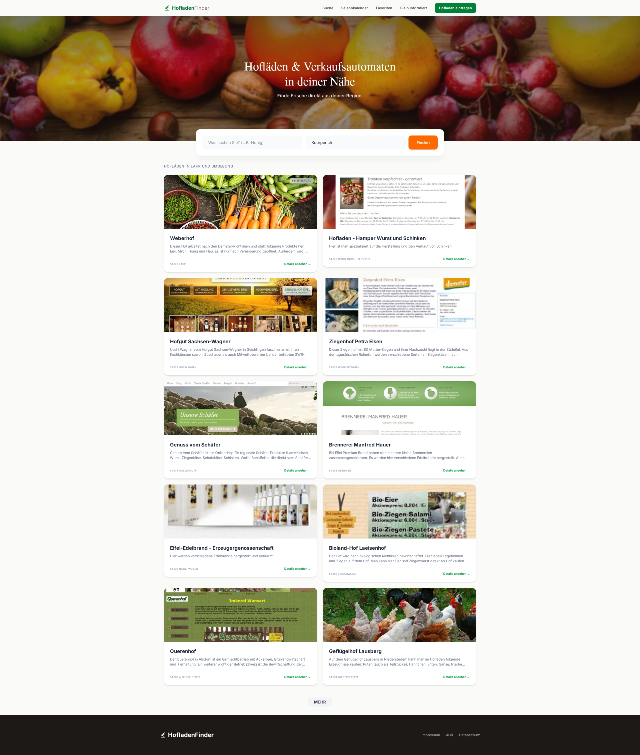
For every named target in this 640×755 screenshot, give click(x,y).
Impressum (431, 735)
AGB (449, 735)
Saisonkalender (354, 8)
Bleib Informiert (413, 8)
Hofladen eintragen (455, 8)
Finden (423, 142)
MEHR (320, 702)
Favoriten (384, 8)
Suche (327, 8)
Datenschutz (469, 735)
